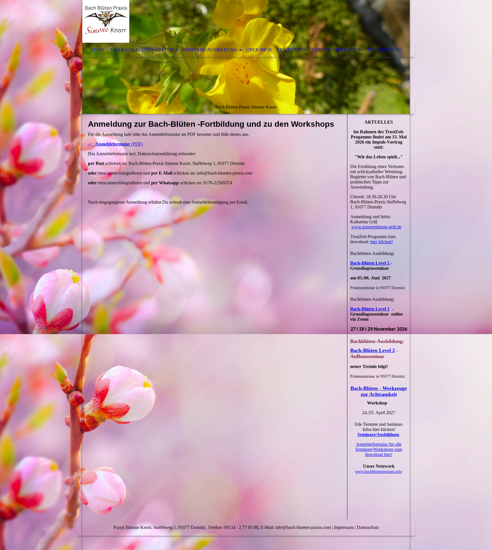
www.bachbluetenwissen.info (378, 471)
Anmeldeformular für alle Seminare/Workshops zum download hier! (378, 449)
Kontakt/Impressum (337, 49)
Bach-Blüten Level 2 (372, 350)
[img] (246, 57)
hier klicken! (381, 241)
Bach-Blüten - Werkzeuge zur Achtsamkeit (378, 391)
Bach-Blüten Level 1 (370, 263)
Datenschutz (384, 49)
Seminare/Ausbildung (209, 49)
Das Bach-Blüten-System (142, 49)
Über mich (259, 49)
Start (98, 49)
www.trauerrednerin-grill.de (376, 226)
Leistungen (291, 49)
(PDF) (115, 144)
